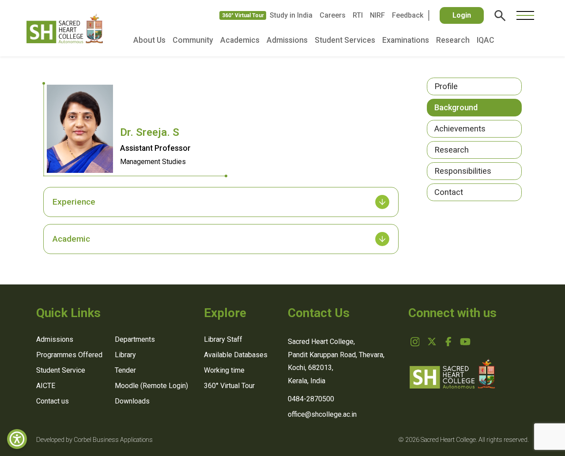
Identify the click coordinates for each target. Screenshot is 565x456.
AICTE (45, 385)
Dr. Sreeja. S (149, 132)
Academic (71, 239)
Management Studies (153, 161)
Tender (125, 370)
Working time (224, 370)
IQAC (485, 40)
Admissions (287, 40)
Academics (240, 40)
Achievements (460, 128)
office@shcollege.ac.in (322, 414)
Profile (446, 86)
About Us (149, 40)
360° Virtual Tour (243, 15)
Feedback (407, 15)
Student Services (345, 40)
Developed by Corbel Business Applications (94, 440)
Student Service (60, 370)
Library (125, 355)
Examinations (405, 40)
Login (461, 15)
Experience (74, 202)
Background (456, 107)
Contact (448, 192)
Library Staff (223, 339)
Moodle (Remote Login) (151, 385)
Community (193, 40)
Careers (333, 15)
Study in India (291, 15)
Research (453, 40)
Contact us (52, 401)
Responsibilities (462, 171)
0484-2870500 (311, 399)
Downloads (132, 401)
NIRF (377, 15)
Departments (135, 339)
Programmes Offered (69, 355)
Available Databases (235, 355)
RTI (358, 15)
